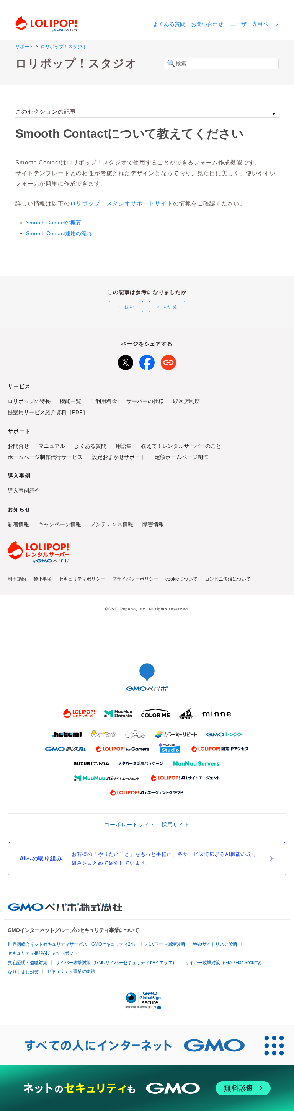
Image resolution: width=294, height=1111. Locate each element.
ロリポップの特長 (29, 401)
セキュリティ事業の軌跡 (71, 971)
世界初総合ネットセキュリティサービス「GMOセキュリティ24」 (72, 944)
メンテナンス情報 (111, 524)
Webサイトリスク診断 (215, 944)
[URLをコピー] (168, 361)
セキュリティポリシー (82, 579)
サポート (24, 46)
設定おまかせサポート (118, 457)
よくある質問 (169, 24)
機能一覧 (70, 401)
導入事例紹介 (24, 491)
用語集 (124, 446)
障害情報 (153, 524)
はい (129, 306)
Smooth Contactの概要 (53, 223)
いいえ (170, 306)
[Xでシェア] (125, 361)
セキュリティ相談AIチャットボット (43, 953)
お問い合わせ (207, 24)
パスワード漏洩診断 (165, 944)
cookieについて (181, 579)
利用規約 (17, 579)
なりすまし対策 (23, 972)
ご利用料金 (103, 401)
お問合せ (18, 446)
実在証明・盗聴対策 (27, 962)
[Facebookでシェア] (147, 361)
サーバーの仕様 (145, 401)
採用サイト (176, 824)
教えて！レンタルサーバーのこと (181, 446)
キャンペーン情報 (59, 524)
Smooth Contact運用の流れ (59, 233)
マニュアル (51, 446)
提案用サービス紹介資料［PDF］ (48, 412)
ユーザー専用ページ (254, 24)
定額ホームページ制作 (181, 457)
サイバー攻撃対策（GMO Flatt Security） (224, 962)
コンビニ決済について (228, 579)
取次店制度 (186, 401)
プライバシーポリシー (135, 579)
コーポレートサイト (129, 824)
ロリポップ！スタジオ (64, 46)
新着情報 (18, 524)
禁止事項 (42, 579)
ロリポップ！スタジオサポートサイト (121, 203)
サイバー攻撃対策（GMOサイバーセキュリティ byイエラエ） (116, 962)
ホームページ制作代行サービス (45, 457)
